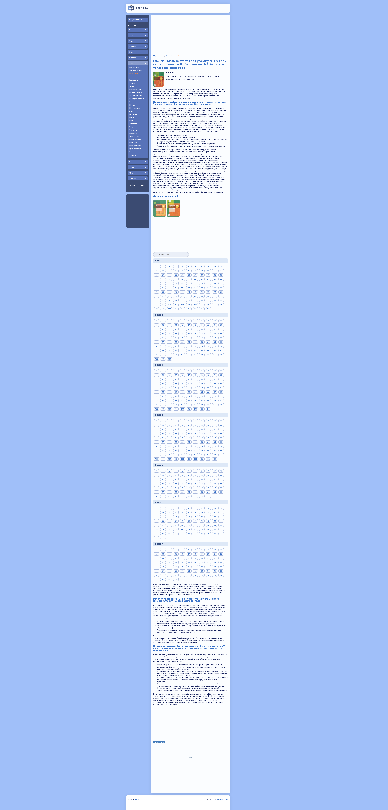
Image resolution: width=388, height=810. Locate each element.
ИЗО (131, 120)
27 (182, 275)
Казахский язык (135, 152)
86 (208, 296)
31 (208, 275)
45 (157, 283)
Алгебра (132, 77)
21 (215, 271)
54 (215, 283)
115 (182, 309)
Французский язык (136, 99)
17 (189, 271)
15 (176, 271)
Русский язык (134, 74)
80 (169, 296)
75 (208, 292)
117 (195, 309)
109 (214, 305)
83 (189, 296)
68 (163, 292)
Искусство (133, 142)
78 (157, 296)
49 (182, 283)
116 (189, 309)
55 (221, 283)
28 (189, 275)
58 (169, 288)
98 (215, 300)
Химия (131, 86)
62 (195, 288)
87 (215, 296)
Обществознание (136, 127)
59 (176, 288)
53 (208, 283)
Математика (134, 67)
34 (157, 279)
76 (215, 292)
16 (182, 271)
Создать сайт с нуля (136, 185)
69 (169, 292)
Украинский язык (135, 95)
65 (215, 288)
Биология (133, 102)
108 (208, 305)
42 (208, 279)
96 (202, 300)
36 (169, 279)
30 (202, 275)
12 (156, 271)
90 (163, 300)
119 (208, 309)
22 (221, 271)
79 (163, 296)
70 (176, 292)
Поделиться (160, 742)
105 (189, 305)
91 (169, 300)
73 (195, 292)
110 (221, 305)
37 (176, 279)
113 (169, 309)
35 (163, 279)
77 (221, 292)
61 (189, 288)
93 (182, 300)
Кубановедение (135, 149)
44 (221, 279)
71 (182, 292)
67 (157, 292)
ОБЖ (131, 111)
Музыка (132, 117)
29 (195, 275)
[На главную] (138, 10)
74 (202, 292)
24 (163, 275)
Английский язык (135, 70)
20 (208, 271)
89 (157, 300)
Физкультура (134, 155)
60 (182, 288)
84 (195, 296)
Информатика (134, 108)
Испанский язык (135, 139)
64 (208, 288)
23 (156, 275)
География (133, 114)
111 (157, 309)
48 (176, 283)
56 (157, 288)
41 (202, 279)
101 (163, 305)
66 (221, 288)
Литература (133, 124)
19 (202, 271)
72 (189, 292)
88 (221, 296)
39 (189, 279)
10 (215, 266)
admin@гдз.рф (222, 799)
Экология (133, 133)
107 (201, 305)
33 (221, 275)
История (132, 105)
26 (176, 275)
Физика (132, 83)
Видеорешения (135, 20)
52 (202, 283)
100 (156, 305)
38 (182, 279)
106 (195, 305)
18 (195, 271)
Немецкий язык (135, 89)
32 (215, 275)
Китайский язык (135, 145)
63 (202, 288)
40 (195, 279)
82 (182, 296)
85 (202, 296)
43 (215, 279)
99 (221, 300)
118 (202, 309)
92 (176, 300)
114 (176, 309)
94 (189, 300)
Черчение (133, 130)
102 (169, 305)
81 (176, 296)
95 (195, 300)
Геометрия (133, 80)
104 (182, 305)
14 (169, 271)
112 (163, 309)
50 (189, 283)
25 (169, 275)
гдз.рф (136, 799)
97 (208, 300)
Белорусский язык (136, 92)
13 (163, 271)
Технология (134, 136)
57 (163, 288)
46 (163, 283)
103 (176, 305)
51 (195, 283)
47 (169, 283)
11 (221, 266)
